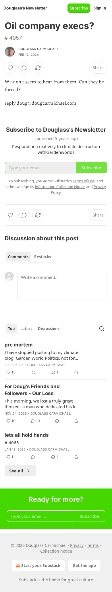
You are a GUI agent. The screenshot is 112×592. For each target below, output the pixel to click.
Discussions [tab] (48, 328)
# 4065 (12, 442)
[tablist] (29, 257)
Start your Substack (41, 565)
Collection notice (56, 551)
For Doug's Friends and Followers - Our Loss (32, 390)
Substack (27, 580)
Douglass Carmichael (38, 49)
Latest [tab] (26, 328)
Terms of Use (84, 180)
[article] (56, 358)
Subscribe (79, 8)
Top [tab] (11, 328)
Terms (93, 545)
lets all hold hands (27, 435)
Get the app (84, 565)
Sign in (100, 8)
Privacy (77, 545)
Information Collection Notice (60, 186)
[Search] (101, 328)
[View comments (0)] (24, 68)
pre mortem (19, 345)
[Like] (10, 68)
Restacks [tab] (42, 256)
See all (16, 471)
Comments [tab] (18, 256)
